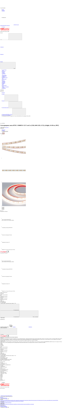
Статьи (14, 404)
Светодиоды (4, 88)
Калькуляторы (21, 404)
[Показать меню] (11, 98)
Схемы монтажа (25, 404)
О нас (3, 9)
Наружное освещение (3, 82)
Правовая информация (3, 406)
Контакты (8, 25)
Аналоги (3, 382)
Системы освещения (3, 81)
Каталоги (1, 404)
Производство (4, 402)
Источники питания (3, 72)
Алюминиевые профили (4, 76)
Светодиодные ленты (3, 400)
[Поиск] (15, 36)
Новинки (3, 92)
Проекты (10, 402)
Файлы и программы (31, 404)
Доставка (4, 405)
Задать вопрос (2, 127)
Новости (3, 10)
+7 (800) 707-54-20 (3, 395)
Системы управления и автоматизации (18, 400)
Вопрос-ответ (17, 404)
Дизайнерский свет (41, 400)
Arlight (6, 398)
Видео (4, 404)
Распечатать (7, 127)
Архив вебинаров (10, 404)
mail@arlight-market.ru (9, 395)
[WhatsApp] (6, 24)
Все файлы (2, 334)
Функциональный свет (34, 400)
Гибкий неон (3, 84)
